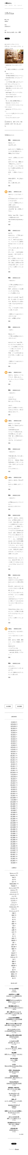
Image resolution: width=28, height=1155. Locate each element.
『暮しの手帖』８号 (14, 1095)
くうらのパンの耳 (14, 1041)
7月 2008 (13, 833)
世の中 (13, 953)
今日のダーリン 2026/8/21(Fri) (14, 996)
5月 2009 (13, 812)
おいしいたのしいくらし (14, 1029)
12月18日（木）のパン (14, 1042)
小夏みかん (8, 3)
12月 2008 (12, 823)
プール (13, 902)
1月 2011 (13, 770)
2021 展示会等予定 (14, 1072)
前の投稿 (19, 706)
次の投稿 (8, 706)
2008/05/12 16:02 (16, 575)
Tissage (13, 885)
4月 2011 (13, 764)
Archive (10, 5)
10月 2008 (12, 827)
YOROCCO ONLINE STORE (14, 1083)
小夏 (19, 32)
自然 (13, 938)
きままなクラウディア (14, 1105)
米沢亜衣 (12, 972)
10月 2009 (12, 802)
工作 (13, 932)
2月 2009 (13, 818)
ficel (13, 877)
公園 (13, 930)
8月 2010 (13, 781)
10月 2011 (13, 751)
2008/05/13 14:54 (16, 663)
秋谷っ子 (14, 1099)
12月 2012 (13, 724)
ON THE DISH (14, 1058)
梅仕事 (13, 965)
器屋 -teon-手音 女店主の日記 (14, 1035)
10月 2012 (13, 726)
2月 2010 (13, 793)
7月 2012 (13, 732)
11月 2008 (12, 825)
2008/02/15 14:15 (16, 390)
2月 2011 (13, 768)
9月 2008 (13, 829)
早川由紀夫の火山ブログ (14, 1122)
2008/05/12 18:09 (17, 628)
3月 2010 (13, 791)
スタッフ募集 (14, 1060)
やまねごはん (12, 906)
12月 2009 (12, 797)
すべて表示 (21, 1134)
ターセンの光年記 (14, 988)
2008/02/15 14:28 (17, 420)
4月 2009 (13, 814)
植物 (13, 948)
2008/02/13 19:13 (17, 372)
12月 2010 (12, 772)
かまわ (14, 1064)
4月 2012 (13, 739)
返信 (9, 185)
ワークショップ (13, 911)
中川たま (12, 957)
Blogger (17, 1149)
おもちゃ (12, 890)
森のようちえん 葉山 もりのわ (14, 1023)
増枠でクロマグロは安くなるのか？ (14, 1007)
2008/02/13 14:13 (16, 230)
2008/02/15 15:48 (17, 477)
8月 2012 (13, 730)
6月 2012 (13, 734)
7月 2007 (13, 858)
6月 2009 (13, 810)
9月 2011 (13, 753)
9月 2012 (13, 728)
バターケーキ (12, 894)
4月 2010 (13, 789)
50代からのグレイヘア (14, 1002)
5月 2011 (13, 762)
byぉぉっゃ (13, 873)
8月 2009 (13, 806)
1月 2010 (13, 795)
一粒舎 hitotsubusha (14, 1070)
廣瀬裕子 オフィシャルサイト (14, 1000)
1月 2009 (13, 820)
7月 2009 (13, 808)
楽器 (13, 923)
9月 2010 (13, 778)
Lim (13, 881)
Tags (15, 5)
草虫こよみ (14, 1047)
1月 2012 (13, 745)
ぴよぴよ (12, 898)
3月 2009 (13, 816)
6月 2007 (13, 860)
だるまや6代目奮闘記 (14, 1017)
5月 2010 (13, 787)
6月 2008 (13, 835)
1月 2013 (13, 722)
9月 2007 (13, 854)
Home (6, 5)
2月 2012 (13, 743)
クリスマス (13, 892)
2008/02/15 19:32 (16, 495)
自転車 (13, 940)
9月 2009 (13, 804)
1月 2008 (13, 846)
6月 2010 (13, 785)
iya (5, 32)
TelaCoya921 (12, 883)
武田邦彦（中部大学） (14, 1087)
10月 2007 (12, 852)
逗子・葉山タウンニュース (14, 1012)
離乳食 (13, 976)
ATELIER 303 (14, 1128)
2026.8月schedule (14, 1037)
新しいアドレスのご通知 (14, 1089)
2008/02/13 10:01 (16, 140)
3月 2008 (13, 841)
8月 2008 (13, 831)
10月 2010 (13, 776)
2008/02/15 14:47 (16, 449)
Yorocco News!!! (14, 1082)
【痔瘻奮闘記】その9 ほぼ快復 (14, 1019)
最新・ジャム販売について (14, 1118)
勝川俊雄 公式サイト (14, 1006)
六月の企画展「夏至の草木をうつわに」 (15, 1077)
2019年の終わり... (14, 1130)
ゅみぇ (10, 191)
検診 (13, 927)
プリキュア (13, 904)
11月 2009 (13, 799)
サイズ (14, 990)
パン (16, 32)
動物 (13, 961)
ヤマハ (13, 909)
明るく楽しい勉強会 (14, 1124)
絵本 (13, 921)
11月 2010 (13, 774)
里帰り (13, 974)
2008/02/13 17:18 (16, 277)
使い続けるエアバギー (14, 1112)
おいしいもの (10, 32)
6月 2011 (13, 760)
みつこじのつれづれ (14, 1117)
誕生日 (13, 955)
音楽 (13, 915)
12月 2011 (13, 747)
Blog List (20, 5)
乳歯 (13, 963)
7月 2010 (13, 783)
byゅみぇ (12, 875)
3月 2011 (13, 766)
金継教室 (14, 1107)
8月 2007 (13, 856)
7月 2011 (13, 757)
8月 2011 (13, 755)
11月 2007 (12, 850)
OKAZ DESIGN (14, 1076)
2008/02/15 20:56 (16, 515)
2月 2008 (13, 844)
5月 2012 (13, 736)
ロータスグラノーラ (14, 1093)
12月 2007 (12, 848)
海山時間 (14, 1052)
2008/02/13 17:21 (16, 327)
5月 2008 (13, 837)
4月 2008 (13, 839)
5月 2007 (13, 862)
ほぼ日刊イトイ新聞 (14, 994)
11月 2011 (13, 749)
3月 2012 (13, 741)
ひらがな (13, 900)
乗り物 (13, 946)
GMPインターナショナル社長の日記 (14, 1111)
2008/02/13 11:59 (17, 191)
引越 (13, 913)
